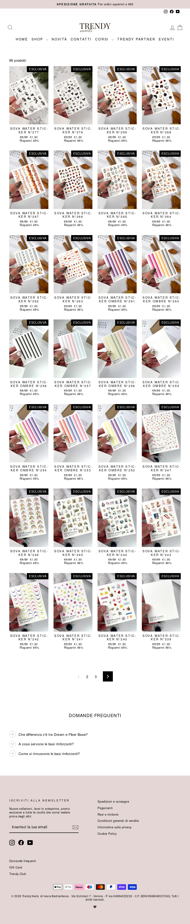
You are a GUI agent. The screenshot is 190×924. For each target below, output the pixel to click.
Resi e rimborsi (108, 814)
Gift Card (15, 867)
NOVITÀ (59, 39)
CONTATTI (81, 39)
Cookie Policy (107, 833)
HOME (22, 39)
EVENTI (166, 39)
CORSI (102, 39)
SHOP (38, 39)
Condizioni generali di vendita (118, 820)
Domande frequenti (22, 861)
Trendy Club (17, 874)
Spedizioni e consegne (113, 801)
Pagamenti (105, 808)
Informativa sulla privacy (114, 827)
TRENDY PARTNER (136, 39)
